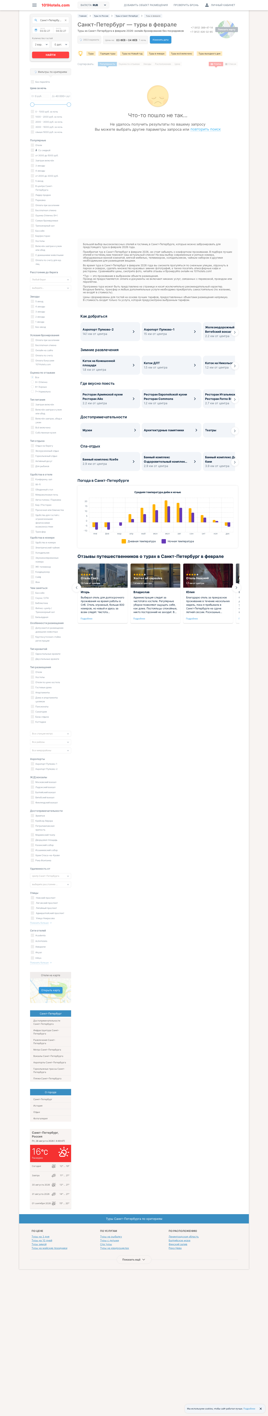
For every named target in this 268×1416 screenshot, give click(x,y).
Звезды (147, 64)
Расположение (163, 64)
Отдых (36, 1112)
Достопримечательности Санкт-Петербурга (46, 1022)
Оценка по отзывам (129, 64)
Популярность (107, 64)
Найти (51, 54)
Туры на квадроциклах (114, 1248)
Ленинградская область (184, 1236)
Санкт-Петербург (42, 1099)
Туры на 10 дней (42, 1240)
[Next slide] (235, 332)
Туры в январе (156, 53)
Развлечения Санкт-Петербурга (44, 1042)
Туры (91, 53)
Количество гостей (42, 38)
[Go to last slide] (76, 587)
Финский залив (178, 1244)
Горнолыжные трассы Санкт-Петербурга (49, 1070)
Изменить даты (161, 39)
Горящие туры (107, 53)
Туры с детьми (109, 1240)
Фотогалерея (40, 1118)
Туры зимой (39, 1244)
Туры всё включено (181, 53)
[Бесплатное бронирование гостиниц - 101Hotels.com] (55, 5)
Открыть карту (50, 990)
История (37, 1105)
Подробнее (86, 618)
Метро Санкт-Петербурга (47, 1049)
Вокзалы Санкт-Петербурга (48, 1056)
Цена (177, 64)
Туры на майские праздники (49, 1248)
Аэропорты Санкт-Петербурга (49, 1062)
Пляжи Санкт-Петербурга (47, 1078)
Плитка (217, 64)
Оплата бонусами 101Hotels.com (44, 362)
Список (232, 64)
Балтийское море (179, 1240)
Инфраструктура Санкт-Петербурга (46, 1032)
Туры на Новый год (132, 53)
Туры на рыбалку (111, 1236)
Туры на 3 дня (40, 1236)
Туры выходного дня (209, 53)
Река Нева (175, 1248)
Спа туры (106, 1244)
